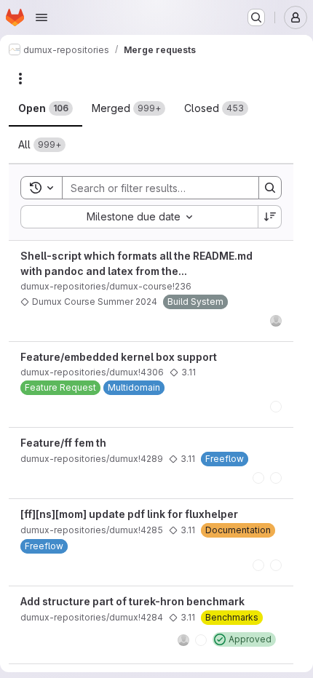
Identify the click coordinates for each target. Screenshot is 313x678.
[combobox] (139, 216)
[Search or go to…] (256, 17)
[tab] (45, 108)
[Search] (270, 187)
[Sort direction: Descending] (270, 216)
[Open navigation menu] (41, 17)
